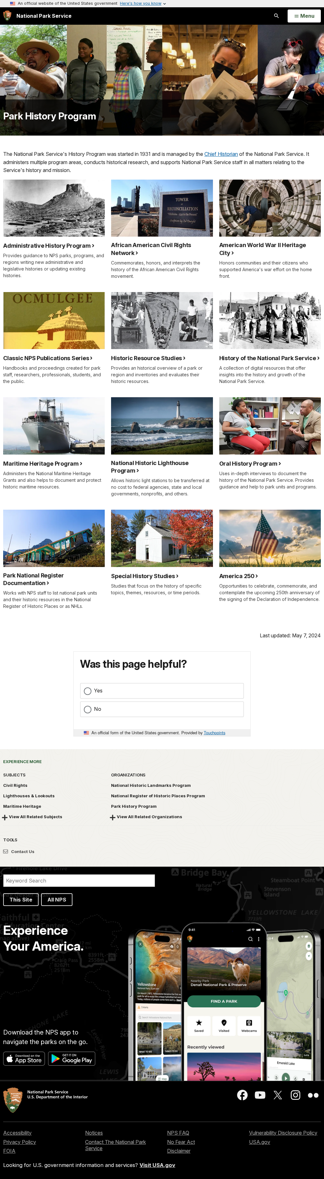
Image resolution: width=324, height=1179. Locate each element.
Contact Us (22, 851)
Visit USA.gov (157, 1165)
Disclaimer (178, 1151)
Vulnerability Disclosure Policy (283, 1133)
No (97, 709)
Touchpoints (214, 733)
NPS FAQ (178, 1133)
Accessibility (17, 1133)
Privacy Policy (19, 1142)
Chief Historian (221, 154)
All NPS (56, 899)
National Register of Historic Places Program (158, 795)
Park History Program (49, 116)
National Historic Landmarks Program (151, 785)
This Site (20, 899)
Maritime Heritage (22, 806)
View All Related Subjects (35, 816)
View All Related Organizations (149, 816)
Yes (98, 690)
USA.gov (259, 1142)
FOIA (9, 1151)
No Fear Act (181, 1142)
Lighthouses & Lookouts (29, 795)
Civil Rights (15, 785)
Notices (94, 1133)
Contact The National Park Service (115, 1145)
